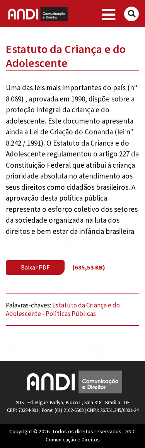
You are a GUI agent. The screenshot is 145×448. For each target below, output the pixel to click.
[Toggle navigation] (109, 15)
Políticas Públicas (71, 314)
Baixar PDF (35, 267)
